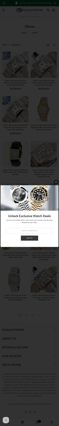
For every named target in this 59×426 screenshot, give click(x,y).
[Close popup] (56, 182)
